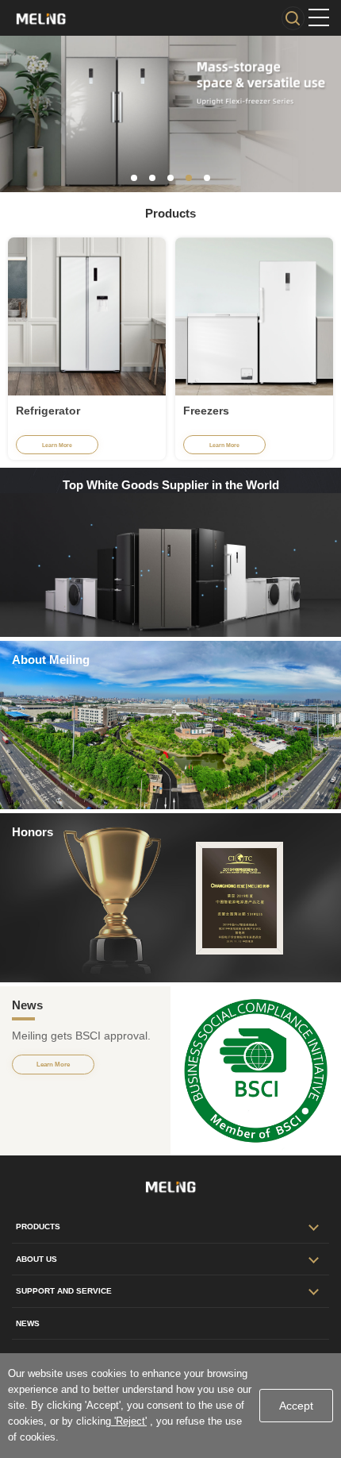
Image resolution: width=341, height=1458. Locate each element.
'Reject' (129, 1421)
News (28, 1323)
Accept (296, 1405)
